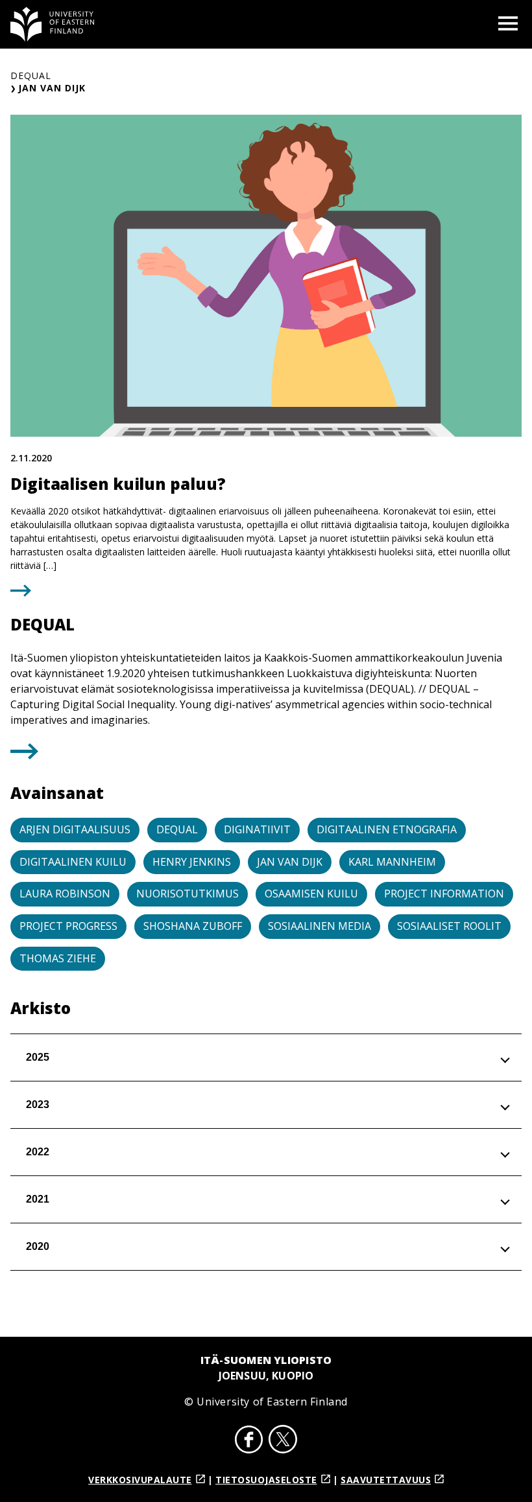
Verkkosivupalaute (140, 1479)
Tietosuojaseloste (266, 1479)
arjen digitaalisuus (74, 829)
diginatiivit (257, 829)
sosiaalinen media (319, 926)
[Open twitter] (283, 1441)
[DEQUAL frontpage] (52, 24)
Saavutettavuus (386, 1479)
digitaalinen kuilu (73, 862)
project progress (68, 926)
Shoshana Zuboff (192, 926)
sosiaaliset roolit (449, 926)
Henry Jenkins (191, 862)
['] (24, 755)
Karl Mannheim (392, 862)
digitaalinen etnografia (387, 829)
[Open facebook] (249, 1441)
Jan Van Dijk (289, 862)
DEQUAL (30, 75)
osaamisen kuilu (311, 893)
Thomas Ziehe (57, 958)
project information (444, 893)
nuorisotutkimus (187, 893)
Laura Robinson (64, 893)
